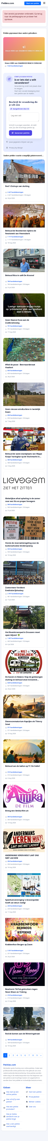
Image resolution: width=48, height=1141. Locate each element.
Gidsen (6, 1087)
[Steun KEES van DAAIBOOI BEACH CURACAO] (24, 53)
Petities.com (7, 3)
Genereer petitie (22, 133)
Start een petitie (32, 3)
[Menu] (44, 3)
